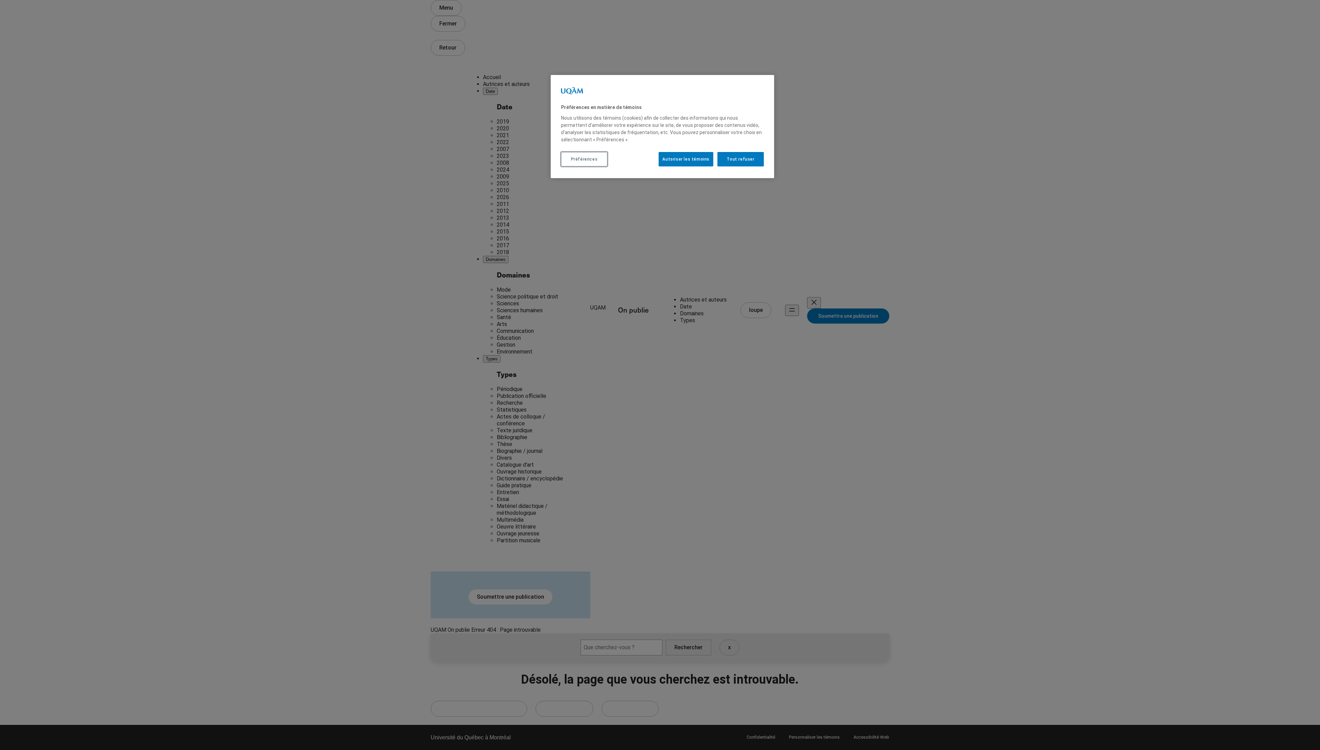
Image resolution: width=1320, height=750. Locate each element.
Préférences (584, 159)
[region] (662, 126)
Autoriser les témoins (686, 159)
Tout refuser (740, 159)
